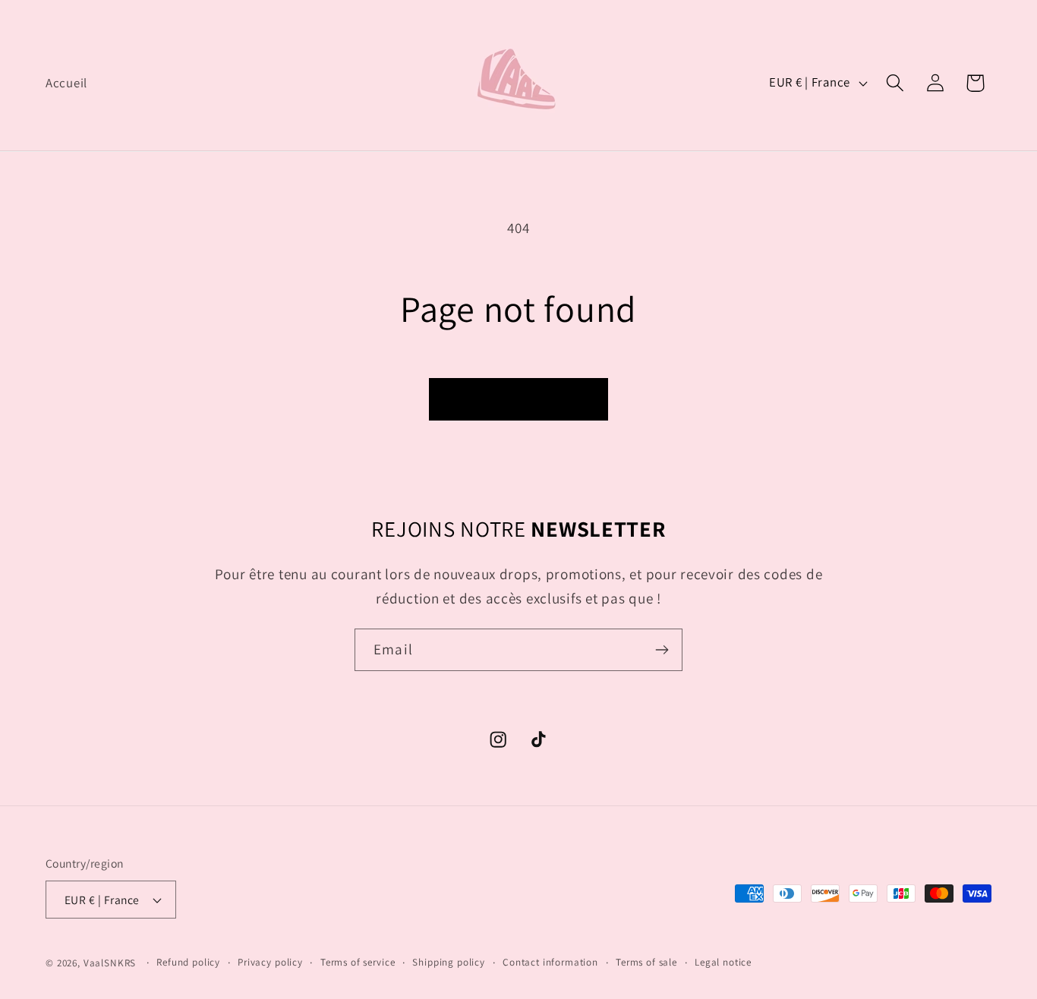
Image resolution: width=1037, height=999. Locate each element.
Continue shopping (518, 399)
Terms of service (357, 962)
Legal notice (723, 962)
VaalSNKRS (110, 962)
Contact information (550, 962)
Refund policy (188, 962)
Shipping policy (448, 962)
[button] (895, 83)
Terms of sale (646, 962)
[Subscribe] (661, 650)
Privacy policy (270, 962)
